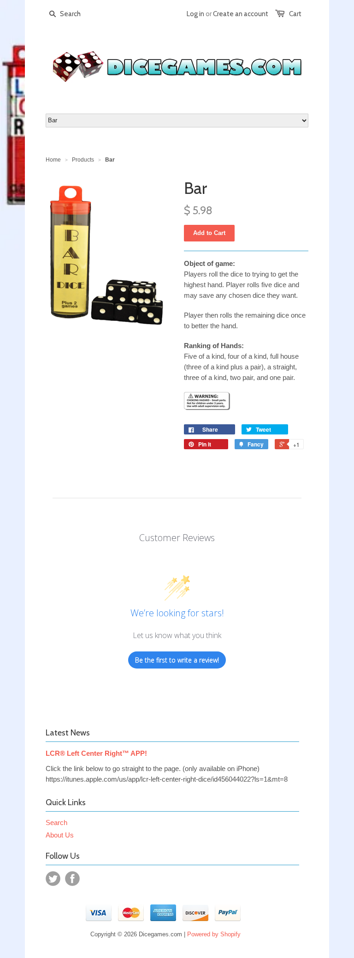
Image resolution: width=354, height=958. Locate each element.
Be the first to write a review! (177, 660)
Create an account (240, 14)
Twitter (53, 878)
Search (56, 822)
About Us (60, 835)
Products (83, 160)
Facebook (72, 878)
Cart (295, 14)
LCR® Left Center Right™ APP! (96, 753)
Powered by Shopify (214, 934)
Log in (195, 14)
